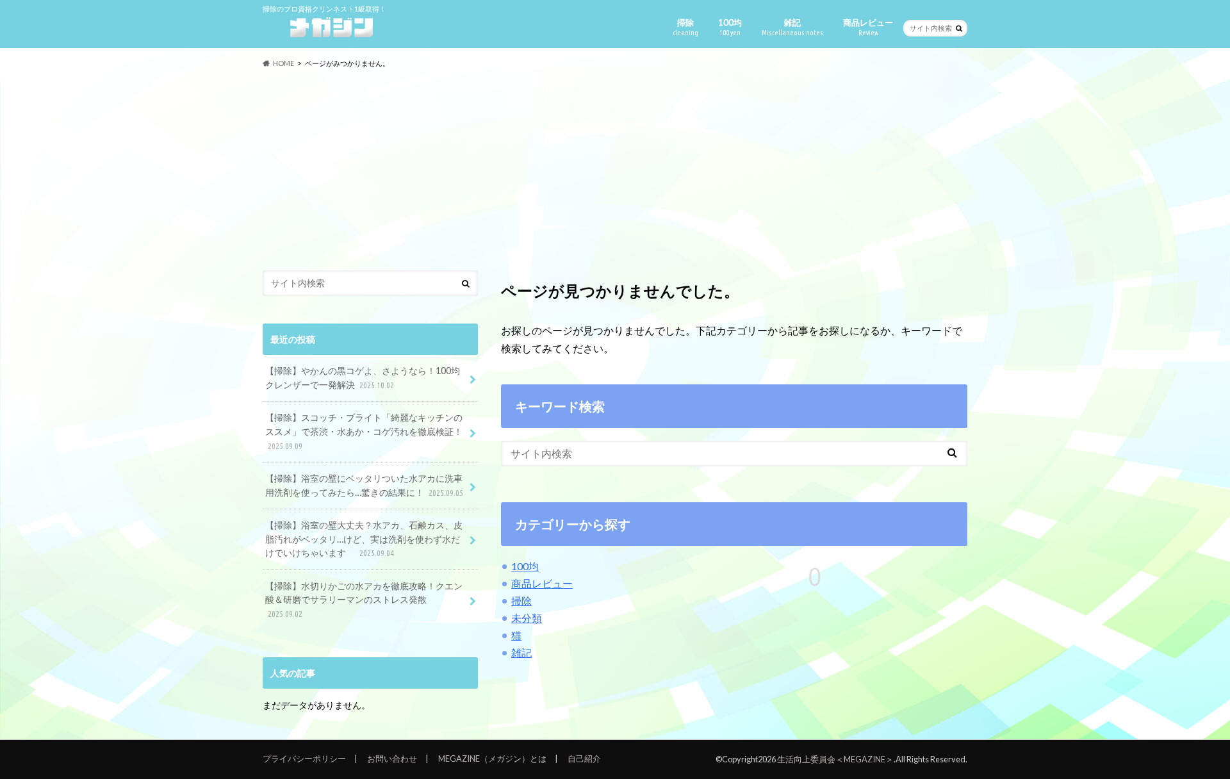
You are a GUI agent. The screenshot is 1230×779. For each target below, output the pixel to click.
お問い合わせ (392, 758)
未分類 (526, 618)
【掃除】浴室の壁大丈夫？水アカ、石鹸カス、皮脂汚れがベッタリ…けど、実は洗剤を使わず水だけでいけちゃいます (364, 539)
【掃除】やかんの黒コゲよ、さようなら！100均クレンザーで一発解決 (362, 377)
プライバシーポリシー (304, 758)
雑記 (792, 27)
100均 (730, 27)
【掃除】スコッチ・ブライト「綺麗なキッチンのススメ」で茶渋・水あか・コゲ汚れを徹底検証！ (364, 431)
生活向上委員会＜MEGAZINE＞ (835, 759)
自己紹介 (584, 758)
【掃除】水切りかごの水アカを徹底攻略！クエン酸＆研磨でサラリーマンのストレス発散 (364, 599)
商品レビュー (868, 27)
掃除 (685, 27)
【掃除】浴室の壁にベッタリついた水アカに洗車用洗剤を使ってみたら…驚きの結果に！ (364, 485)
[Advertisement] (615, 169)
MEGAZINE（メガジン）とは (492, 758)
